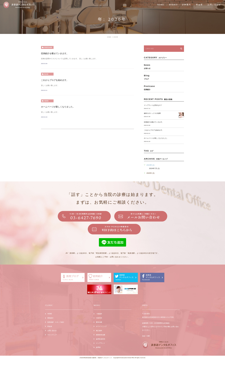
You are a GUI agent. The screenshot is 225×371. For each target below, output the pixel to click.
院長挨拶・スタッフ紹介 (55, 322)
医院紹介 (50, 318)
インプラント (100, 343)
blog (46, 74)
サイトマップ (52, 335)
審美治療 (99, 322)
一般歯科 (99, 314)
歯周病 (98, 347)
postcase (48, 47)
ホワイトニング (101, 326)
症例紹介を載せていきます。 (54, 53)
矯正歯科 (99, 330)
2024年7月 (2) (154, 168)
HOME (160, 5)
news (46, 101)
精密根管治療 (100, 335)
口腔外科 (99, 318)
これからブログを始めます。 (54, 80)
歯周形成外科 (100, 339)
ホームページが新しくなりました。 (58, 107)
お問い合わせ (214, 5)
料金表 (199, 5)
